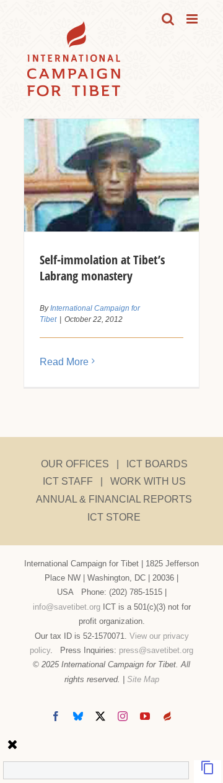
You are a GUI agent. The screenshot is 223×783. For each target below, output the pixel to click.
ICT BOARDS (157, 464)
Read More (64, 362)
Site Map (143, 679)
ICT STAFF (68, 481)
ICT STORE (114, 517)
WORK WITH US (148, 481)
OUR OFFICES (75, 464)
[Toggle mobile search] (168, 18)
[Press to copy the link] (207, 771)
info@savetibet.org (66, 607)
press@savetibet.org (156, 650)
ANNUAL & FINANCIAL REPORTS (114, 499)
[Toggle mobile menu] (192, 18)
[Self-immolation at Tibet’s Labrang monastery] (111, 175)
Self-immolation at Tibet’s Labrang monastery (102, 267)
